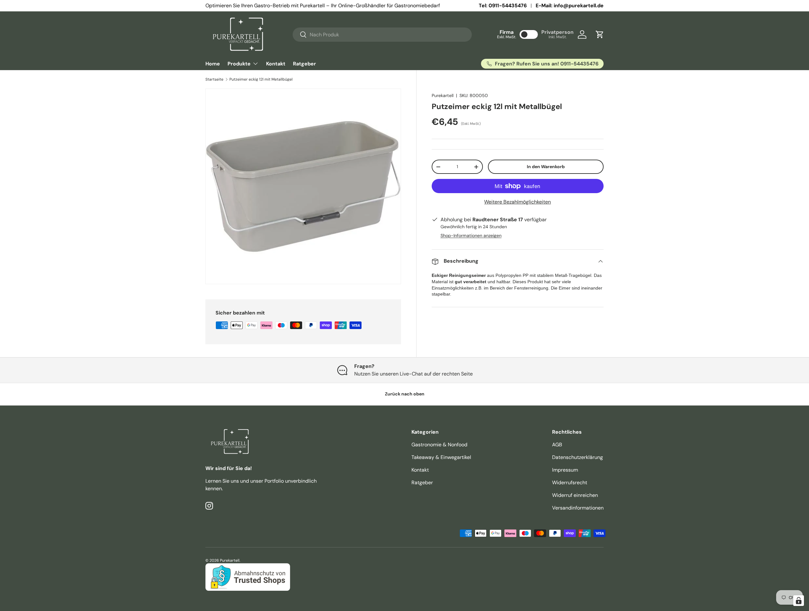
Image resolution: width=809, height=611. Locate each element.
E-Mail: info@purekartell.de (570, 5)
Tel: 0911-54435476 (503, 5)
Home (212, 63)
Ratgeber (304, 63)
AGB (557, 444)
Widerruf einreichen (575, 495)
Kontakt (275, 63)
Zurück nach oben (404, 394)
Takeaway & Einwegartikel (441, 457)
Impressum (565, 470)
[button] (600, 34)
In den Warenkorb (546, 167)
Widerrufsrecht (569, 482)
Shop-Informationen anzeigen (471, 236)
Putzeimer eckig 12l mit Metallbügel (261, 79)
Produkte (239, 63)
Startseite (214, 79)
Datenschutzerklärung (577, 457)
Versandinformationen (578, 507)
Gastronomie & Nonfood (439, 444)
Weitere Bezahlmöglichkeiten (517, 202)
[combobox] (382, 34)
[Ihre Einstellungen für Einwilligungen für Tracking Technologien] (798, 600)
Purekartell (442, 95)
